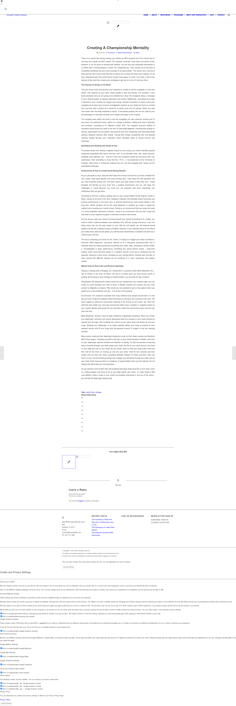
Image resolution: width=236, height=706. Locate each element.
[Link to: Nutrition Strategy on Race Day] (69, 462)
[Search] (228, 15)
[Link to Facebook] (161, 550)
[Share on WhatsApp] (84, 406)
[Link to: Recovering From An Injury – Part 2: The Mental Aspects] (83, 462)
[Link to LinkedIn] (172, 550)
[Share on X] (84, 402)
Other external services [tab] (8, 634)
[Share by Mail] (84, 430)
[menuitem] (146, 15)
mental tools (90, 392)
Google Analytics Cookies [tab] (9, 619)
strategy (98, 392)
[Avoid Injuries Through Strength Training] (234, 353)
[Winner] (118, 32)
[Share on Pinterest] (84, 410)
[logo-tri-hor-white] (16, 15)
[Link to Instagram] (168, 550)
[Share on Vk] (84, 422)
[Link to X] (157, 550)
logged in (81, 501)
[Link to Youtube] (165, 550)
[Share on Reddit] (84, 426)
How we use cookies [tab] (7, 581)
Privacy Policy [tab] (5, 691)
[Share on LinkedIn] (84, 414)
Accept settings (68, 567)
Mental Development (125, 52)
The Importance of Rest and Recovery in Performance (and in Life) (102, 522)
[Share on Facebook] (84, 397)
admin (138, 52)
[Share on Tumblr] (84, 418)
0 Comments (110, 52)
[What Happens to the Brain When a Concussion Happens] (2, 353)
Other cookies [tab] (5, 675)
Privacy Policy (5, 699)
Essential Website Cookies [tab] (9, 593)
